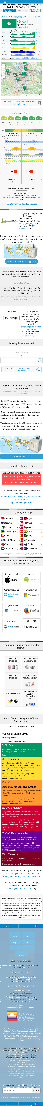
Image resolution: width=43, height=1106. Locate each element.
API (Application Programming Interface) (21, 999)
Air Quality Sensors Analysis (21, 981)
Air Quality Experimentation (21, 979)
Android (31, 574)
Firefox (31, 605)
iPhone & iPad (11, 574)
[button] (25, 88)
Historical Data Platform (21, 1001)
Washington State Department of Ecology (21, 1055)
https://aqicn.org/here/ (21, 283)
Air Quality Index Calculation (21, 993)
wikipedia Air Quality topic (23, 873)
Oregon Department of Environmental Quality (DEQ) (21, 1050)
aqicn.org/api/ (32, 336)
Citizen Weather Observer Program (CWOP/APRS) (21, 1048)
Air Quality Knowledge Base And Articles (21, 977)
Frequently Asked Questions (21, 986)
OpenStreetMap (29, 95)
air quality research (21, 972)
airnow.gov (25, 228)
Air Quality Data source (21, 991)
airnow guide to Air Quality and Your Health (21, 876)
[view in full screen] (39, 16)
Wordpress (11, 621)
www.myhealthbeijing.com (19, 888)
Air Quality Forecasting (21, 995)
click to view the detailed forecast (21, 204)
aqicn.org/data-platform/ (21, 502)
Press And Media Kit (21, 967)
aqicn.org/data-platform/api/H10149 (31, 327)
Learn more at (21, 261)
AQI (14, 17)
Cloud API (31, 621)
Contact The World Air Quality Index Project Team (21, 965)
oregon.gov (31, 223)
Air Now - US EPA (21, 1053)
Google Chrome (11, 605)
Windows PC (31, 590)
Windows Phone (11, 590)
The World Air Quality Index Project (20, 1007)
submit (36, 1090)
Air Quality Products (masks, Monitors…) (21, 997)
